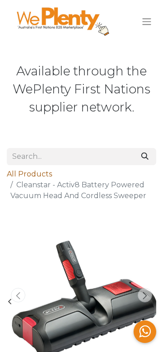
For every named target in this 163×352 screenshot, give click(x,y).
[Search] (145, 156)
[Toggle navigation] (146, 22)
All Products (29, 174)
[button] (18, 295)
